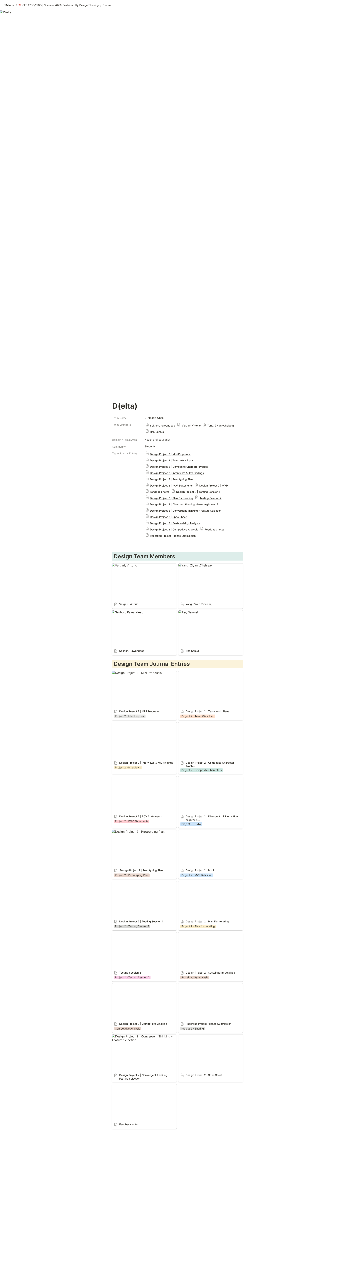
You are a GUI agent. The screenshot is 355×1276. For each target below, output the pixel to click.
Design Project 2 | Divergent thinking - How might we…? (209, 779)
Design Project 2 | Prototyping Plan (137, 831)
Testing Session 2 (124, 934)
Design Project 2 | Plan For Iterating (203, 883)
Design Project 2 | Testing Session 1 (137, 883)
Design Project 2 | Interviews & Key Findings (143, 724)
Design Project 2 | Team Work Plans (203, 673)
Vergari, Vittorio (123, 565)
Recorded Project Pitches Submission (204, 985)
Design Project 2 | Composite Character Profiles (206, 725)
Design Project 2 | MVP (194, 831)
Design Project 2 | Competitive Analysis (140, 985)
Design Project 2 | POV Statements (136, 778)
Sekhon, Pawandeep (126, 612)
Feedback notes (123, 1086)
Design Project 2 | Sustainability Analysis (207, 934)
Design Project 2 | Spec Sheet (199, 1036)
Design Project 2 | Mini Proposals (135, 673)
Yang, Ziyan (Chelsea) (193, 565)
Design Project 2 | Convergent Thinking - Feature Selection (141, 1038)
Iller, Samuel (186, 612)
